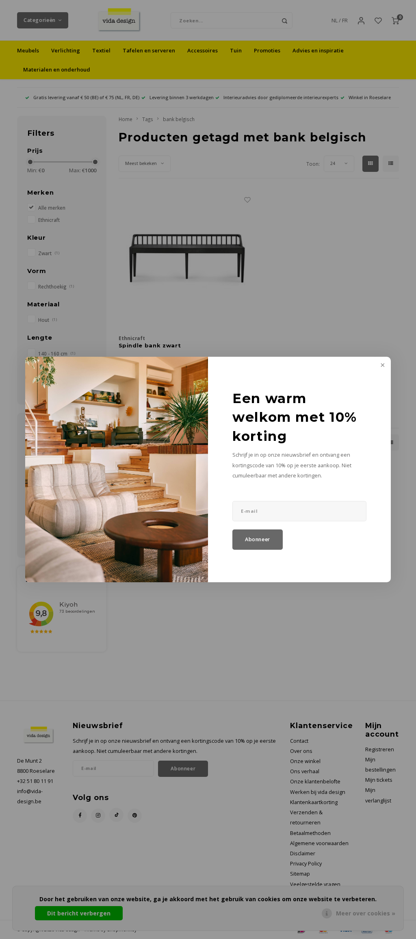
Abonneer (257, 539)
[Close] (382, 366)
